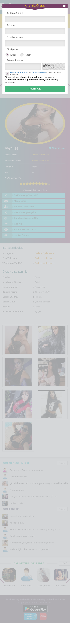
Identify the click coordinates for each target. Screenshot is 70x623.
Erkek (13, 54)
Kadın (28, 54)
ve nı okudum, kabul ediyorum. (36, 73)
